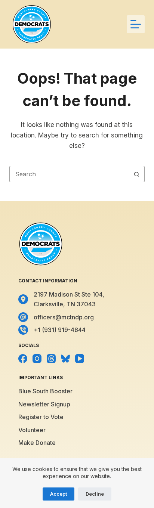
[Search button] (136, 174)
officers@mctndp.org (64, 317)
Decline (95, 494)
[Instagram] (37, 358)
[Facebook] (22, 358)
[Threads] (51, 358)
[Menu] (136, 24)
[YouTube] (79, 358)
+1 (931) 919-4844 (60, 330)
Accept (58, 494)
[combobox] (69, 174)
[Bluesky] (65, 358)
